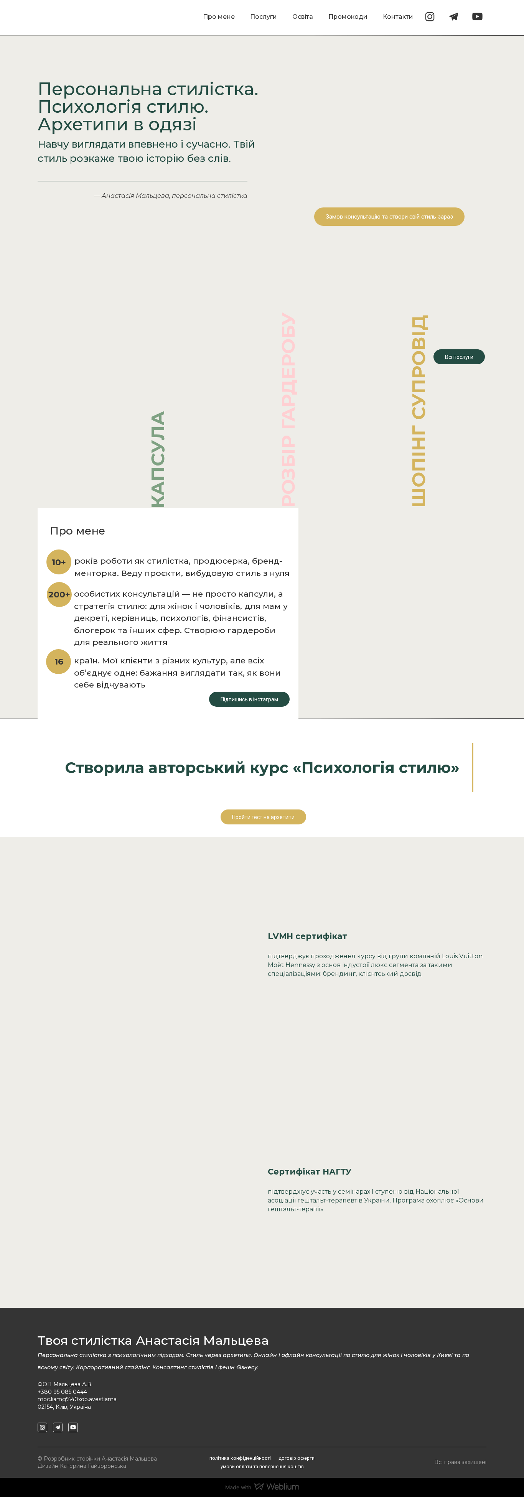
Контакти (398, 17)
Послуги (263, 17)
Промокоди (347, 17)
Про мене (219, 17)
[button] (430, 17)
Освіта (302, 17)
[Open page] (103, 377)
